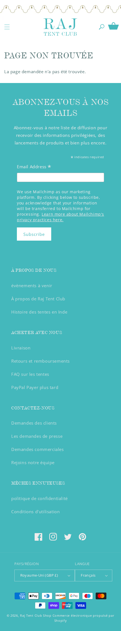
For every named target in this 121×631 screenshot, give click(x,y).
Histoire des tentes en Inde (39, 312)
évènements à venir (31, 285)
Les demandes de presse (36, 436)
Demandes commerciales (37, 449)
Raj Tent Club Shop (35, 615)
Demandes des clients (34, 423)
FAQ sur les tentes (30, 374)
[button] (7, 27)
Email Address (34, 167)
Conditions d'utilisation (35, 511)
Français (88, 575)
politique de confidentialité (39, 498)
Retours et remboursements (40, 361)
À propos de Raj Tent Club (38, 298)
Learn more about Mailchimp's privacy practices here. (60, 216)
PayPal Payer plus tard (34, 387)
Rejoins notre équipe (33, 462)
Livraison (20, 348)
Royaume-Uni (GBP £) (39, 575)
